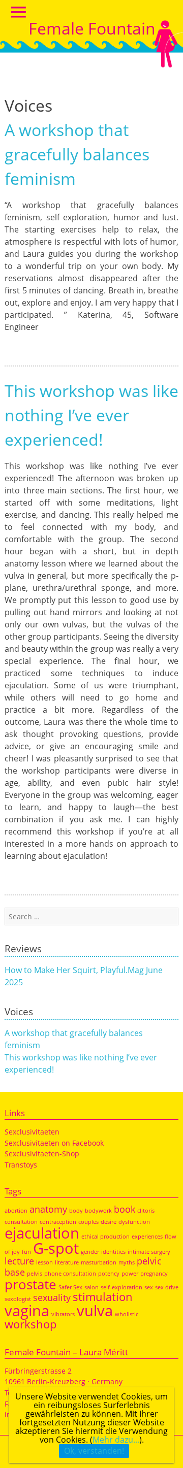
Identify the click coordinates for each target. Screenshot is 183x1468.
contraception (58, 1221)
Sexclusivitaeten (32, 1132)
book (124, 1209)
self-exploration (121, 1287)
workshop (30, 1324)
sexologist (18, 1299)
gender (90, 1251)
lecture (19, 1261)
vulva (95, 1310)
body (76, 1210)
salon (91, 1287)
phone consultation (70, 1273)
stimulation (103, 1297)
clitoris (146, 1210)
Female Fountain (92, 28)
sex (148, 1287)
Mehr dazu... (116, 1439)
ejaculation (42, 1233)
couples (88, 1221)
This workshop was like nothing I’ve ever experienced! (91, 415)
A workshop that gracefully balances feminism (77, 154)
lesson (44, 1262)
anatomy (48, 1209)
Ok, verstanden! (94, 1450)
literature (67, 1262)
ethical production (105, 1236)
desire (108, 1221)
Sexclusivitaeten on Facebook (54, 1143)
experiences (147, 1236)
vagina (27, 1310)
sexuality (52, 1297)
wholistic (126, 1314)
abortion (16, 1210)
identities (113, 1251)
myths (126, 1262)
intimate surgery (149, 1251)
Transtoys (21, 1165)
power (129, 1273)
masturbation (98, 1262)
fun (26, 1251)
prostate (30, 1284)
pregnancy (154, 1273)
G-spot (56, 1248)
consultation (21, 1221)
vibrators (63, 1314)
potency (108, 1273)
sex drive (166, 1287)
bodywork (98, 1210)
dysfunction (134, 1221)
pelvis (34, 1273)
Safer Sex (70, 1287)
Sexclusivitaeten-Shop (42, 1153)
